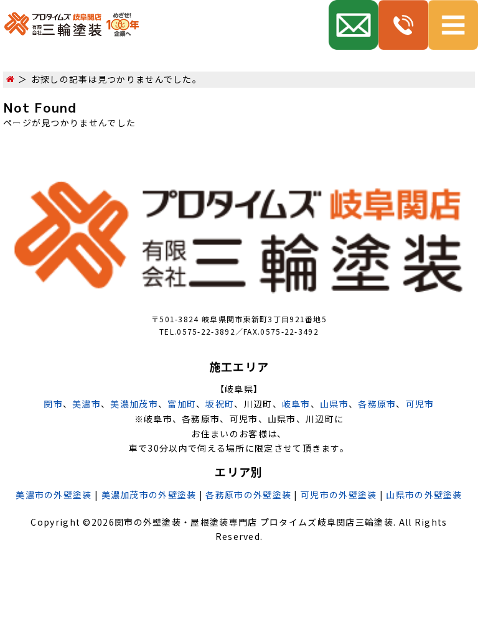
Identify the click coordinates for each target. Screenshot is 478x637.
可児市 (420, 404)
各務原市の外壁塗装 (248, 494)
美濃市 (86, 404)
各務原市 (377, 404)
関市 (53, 404)
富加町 (181, 404)
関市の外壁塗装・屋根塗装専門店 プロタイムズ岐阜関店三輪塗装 (254, 522)
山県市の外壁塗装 (424, 494)
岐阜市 (296, 404)
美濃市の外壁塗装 (53, 494)
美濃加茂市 (134, 404)
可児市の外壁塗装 (339, 494)
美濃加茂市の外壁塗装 (149, 494)
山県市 (334, 404)
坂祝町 (219, 404)
